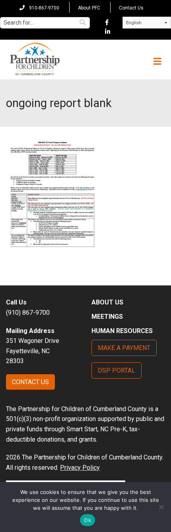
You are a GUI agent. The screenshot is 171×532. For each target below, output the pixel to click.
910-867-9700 (43, 8)
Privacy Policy (80, 467)
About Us (107, 302)
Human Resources (122, 331)
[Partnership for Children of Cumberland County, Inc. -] (34, 59)
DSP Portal (116, 370)
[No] (161, 507)
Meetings (107, 316)
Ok (87, 520)
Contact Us (131, 8)
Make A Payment (124, 348)
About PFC (89, 8)
